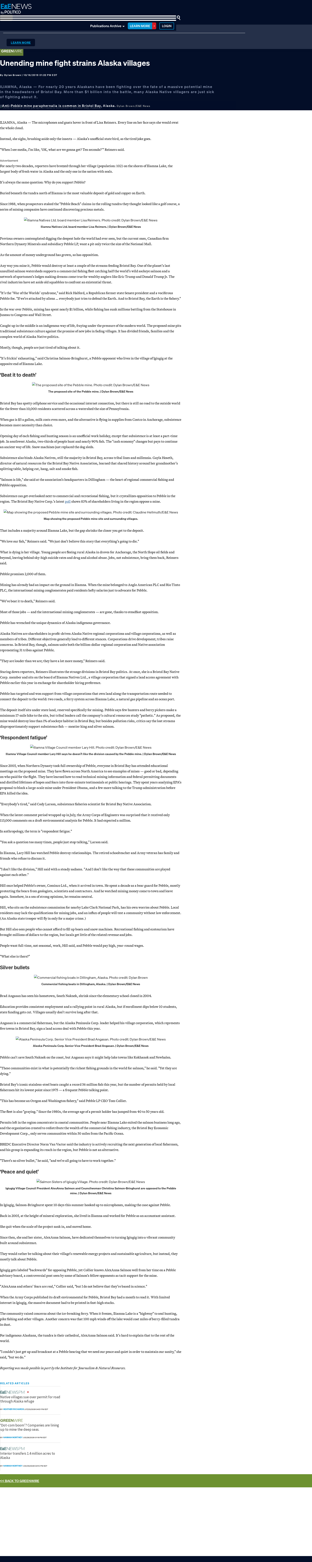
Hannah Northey (12, 1437)
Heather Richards (13, 1409)
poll (68, 501)
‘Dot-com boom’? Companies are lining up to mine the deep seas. (29, 1427)
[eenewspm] (13, 1392)
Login (166, 26)
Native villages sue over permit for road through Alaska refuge (30, 1399)
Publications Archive (105, 26)
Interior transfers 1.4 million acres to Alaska (27, 1455)
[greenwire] (12, 1420)
